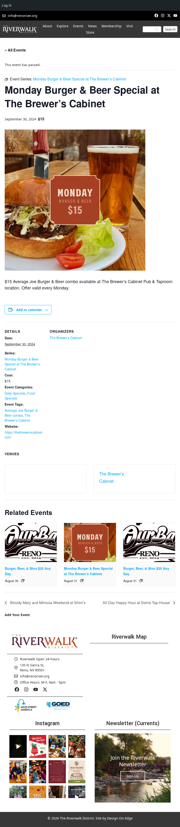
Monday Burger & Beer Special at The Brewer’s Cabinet (22, 364)
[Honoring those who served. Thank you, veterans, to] (18, 797)
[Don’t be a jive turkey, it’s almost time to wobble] (57, 771)
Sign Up (132, 776)
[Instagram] (162, 15)
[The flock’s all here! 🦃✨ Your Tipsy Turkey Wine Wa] (37, 797)
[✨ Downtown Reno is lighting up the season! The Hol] (77, 746)
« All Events (15, 50)
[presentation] (31, 542)
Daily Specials (15, 393)
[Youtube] (175, 15)
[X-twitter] (169, 15)
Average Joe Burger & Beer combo (21, 413)
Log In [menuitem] (6, 5)
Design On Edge (120, 818)
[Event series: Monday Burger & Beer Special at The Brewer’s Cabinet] (81, 580)
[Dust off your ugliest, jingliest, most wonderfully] (37, 746)
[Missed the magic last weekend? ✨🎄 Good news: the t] (18, 746)
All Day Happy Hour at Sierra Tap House (137, 602)
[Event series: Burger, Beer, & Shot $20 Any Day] (22, 580)
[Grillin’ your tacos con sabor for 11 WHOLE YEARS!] (18, 771)
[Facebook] (156, 15)
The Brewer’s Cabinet (17, 418)
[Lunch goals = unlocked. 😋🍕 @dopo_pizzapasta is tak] (77, 797)
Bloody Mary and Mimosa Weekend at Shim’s (47, 602)
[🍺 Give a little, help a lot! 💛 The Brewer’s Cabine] (77, 771)
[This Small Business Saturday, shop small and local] (57, 746)
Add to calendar (29, 309)
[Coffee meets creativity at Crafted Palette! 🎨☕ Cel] (57, 797)
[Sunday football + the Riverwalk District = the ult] (37, 771)
